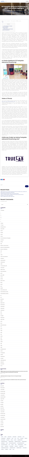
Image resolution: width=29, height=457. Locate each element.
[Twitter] (2, 179)
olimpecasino (2, 317)
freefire (26, 438)
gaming (2, 278)
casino (1, 254)
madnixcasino (2, 306)
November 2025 (3, 393)
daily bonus (8, 438)
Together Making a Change (11, 10)
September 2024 (3, 419)
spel (1, 334)
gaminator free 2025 (17, 441)
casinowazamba (3, 260)
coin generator (3, 438)
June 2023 (2, 422)
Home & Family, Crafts (4, 289)
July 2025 (2, 400)
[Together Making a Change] (3, 1)
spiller (1, 347)
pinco (1, 323)
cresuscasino (2, 267)
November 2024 (3, 415)
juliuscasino (2, 299)
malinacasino (2, 308)
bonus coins (9, 436)
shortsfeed (6, 446)
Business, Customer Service (4, 245)
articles (2, 236)
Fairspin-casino (3, 269)
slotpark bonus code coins (4, 447)
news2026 (2, 315)
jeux (1, 297)
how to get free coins (4, 444)
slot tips (2, 449)
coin (23, 436)
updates (2, 354)
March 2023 (2, 426)
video (10, 449)
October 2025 (2, 395)
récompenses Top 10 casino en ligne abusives (7, 195)
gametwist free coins (4, 441)
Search (1, 184)
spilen (1, 345)
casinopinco (2, 258)
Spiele (1, 339)
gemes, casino (3, 280)
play (15, 444)
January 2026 (2, 389)
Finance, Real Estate (3, 271)
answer (2, 230)
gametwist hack (11, 441)
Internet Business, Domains (4, 291)
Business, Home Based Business (5, 247)
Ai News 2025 (2, 228)
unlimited (6, 449)
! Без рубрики (2, 210)
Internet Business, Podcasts (4, 293)
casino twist (19, 436)
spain (1, 332)
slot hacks (16, 446)
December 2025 (3, 391)
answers (2, 232)
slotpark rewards (19, 447)
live (9, 444)
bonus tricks (14, 436)
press (1, 328)
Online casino (2, 319)
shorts (2, 446)
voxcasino (2, 358)
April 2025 (2, 406)
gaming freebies (24, 441)
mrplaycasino (2, 310)
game (1, 273)
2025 (2, 436)
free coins (22, 438)
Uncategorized (18, 10)
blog (1, 243)
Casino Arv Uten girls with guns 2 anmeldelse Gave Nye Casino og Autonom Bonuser (12, 194)
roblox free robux (20, 444)
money (12, 444)
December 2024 (3, 413)
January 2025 (2, 411)
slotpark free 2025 (12, 447)
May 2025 (2, 404)
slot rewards (24, 447)
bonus (5, 436)
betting (2, 241)
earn (12, 438)
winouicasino (2, 363)
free (18, 438)
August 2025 (2, 398)
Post (1, 326)
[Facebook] (1, 179)
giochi (1, 282)
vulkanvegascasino (3, 360)
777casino (2, 225)
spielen (2, 341)
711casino (2, 223)
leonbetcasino (3, 304)
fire (15, 438)
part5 (1, 321)
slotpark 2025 (21, 446)
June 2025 (2, 402)
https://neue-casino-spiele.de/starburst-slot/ (8, 101)
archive (2, 234)
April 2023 (2, 424)
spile (1, 343)
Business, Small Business (4, 249)
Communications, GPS (4, 265)
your (13, 449)
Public (1, 330)
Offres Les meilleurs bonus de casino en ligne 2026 (7, 196)
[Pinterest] (4, 179)
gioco (1, 286)
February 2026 (2, 387)
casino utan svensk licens (4, 256)
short (25, 444)
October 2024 (2, 417)
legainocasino (2, 302)
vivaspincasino (3, 356)
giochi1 (1, 284)
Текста (1, 365)
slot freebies (11, 446)
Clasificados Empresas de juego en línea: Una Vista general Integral (10, 193)
